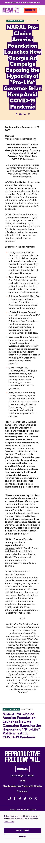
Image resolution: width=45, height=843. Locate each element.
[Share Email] (20, 114)
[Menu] (40, 10)
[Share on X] (36, 798)
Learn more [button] (9, 821)
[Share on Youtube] (30, 798)
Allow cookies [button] (22, 830)
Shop (22, 780)
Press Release (11, 709)
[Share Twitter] (28, 114)
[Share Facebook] (16, 114)
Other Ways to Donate (22, 775)
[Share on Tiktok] (25, 798)
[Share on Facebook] (15, 798)
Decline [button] (22, 836)
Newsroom (22, 791)
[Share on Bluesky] (20, 798)
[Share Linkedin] (24, 114)
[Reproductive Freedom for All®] (11, 10)
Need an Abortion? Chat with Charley (22, 785)
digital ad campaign (14, 547)
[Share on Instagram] (9, 798)
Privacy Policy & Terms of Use (22, 809)
